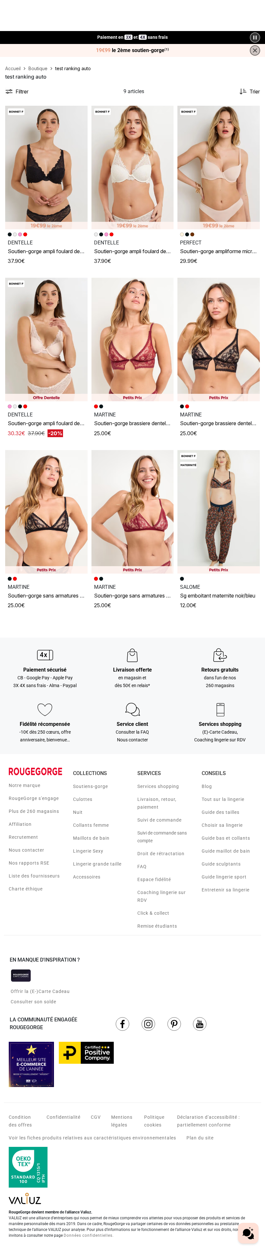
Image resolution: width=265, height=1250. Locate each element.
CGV (96, 1117)
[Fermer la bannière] (255, 50)
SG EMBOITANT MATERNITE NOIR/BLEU (217, 595)
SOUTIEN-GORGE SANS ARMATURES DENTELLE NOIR (58, 595)
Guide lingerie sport (224, 876)
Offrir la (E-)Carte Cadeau (40, 991)
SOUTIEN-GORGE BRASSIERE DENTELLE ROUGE (139, 423)
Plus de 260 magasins (34, 811)
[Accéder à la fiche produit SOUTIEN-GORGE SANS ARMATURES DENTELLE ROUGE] (132, 512)
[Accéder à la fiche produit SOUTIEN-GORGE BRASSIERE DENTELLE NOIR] (218, 339)
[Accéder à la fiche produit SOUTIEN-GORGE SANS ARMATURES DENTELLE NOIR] (46, 512)
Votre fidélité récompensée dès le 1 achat (133, 34)
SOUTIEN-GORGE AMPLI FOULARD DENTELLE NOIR (55, 251)
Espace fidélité (154, 879)
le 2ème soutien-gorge (132, 50)
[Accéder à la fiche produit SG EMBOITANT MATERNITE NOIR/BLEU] (218, 512)
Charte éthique (26, 888)
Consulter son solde (33, 1001)
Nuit (78, 812)
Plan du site (200, 1137)
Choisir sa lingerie (222, 825)
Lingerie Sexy (88, 851)
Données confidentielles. (89, 1235)
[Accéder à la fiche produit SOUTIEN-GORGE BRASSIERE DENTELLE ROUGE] (132, 339)
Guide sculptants (221, 864)
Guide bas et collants (226, 838)
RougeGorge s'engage (34, 798)
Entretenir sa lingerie (225, 889)
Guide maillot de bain (226, 851)
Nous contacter (26, 850)
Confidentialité (63, 1117)
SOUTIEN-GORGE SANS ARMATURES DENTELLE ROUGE (146, 595)
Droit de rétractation (161, 853)
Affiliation (20, 824)
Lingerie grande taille (97, 864)
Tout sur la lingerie (223, 799)
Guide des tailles (220, 812)
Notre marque (24, 785)
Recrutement (23, 837)
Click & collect (153, 913)
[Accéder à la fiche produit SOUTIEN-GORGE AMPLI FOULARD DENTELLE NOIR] (46, 167)
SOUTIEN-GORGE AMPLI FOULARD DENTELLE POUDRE (59, 423)
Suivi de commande (159, 820)
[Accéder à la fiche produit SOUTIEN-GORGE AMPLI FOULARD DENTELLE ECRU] (132, 167)
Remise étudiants (157, 926)
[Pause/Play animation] (255, 37)
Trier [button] (254, 91)
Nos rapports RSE (29, 863)
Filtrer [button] (22, 91)
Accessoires (87, 876)
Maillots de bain (91, 838)
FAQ (142, 866)
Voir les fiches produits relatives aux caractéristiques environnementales (92, 1137)
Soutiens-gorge (90, 786)
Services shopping (158, 786)
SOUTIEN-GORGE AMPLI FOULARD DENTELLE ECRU (142, 251)
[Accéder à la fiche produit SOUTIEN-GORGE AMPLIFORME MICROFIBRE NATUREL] (218, 167)
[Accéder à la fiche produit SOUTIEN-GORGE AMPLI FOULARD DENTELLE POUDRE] (46, 339)
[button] (80, 113)
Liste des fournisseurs (34, 875)
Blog (207, 786)
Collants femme (91, 825)
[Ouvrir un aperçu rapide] (80, 113)
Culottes (82, 799)
